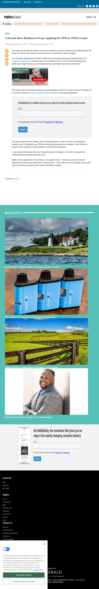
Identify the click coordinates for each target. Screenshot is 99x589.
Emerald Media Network (11, 2)
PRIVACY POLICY (57, 582)
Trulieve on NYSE (52, 24)
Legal (4, 520)
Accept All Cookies (24, 575)
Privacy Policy (38, 570)
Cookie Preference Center (24, 581)
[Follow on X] (94, 6)
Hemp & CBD (7, 514)
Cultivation (6, 511)
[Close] (44, 544)
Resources (6, 485)
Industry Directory (8, 539)
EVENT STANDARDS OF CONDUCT (64, 580)
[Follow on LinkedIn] (90, 6)
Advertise (27, 2)
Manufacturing (7, 508)
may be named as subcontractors (44, 93)
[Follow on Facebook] (87, 6)
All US (4, 499)
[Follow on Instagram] (97, 6)
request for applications (22, 61)
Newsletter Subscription (10, 533)
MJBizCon (38, 2)
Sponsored (6, 488)
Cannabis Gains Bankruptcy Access (28, 24)
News (7, 33)
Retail (4, 505)
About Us (5, 527)
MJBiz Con (6, 536)
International (6, 502)
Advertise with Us (8, 530)
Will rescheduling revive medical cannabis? (79, 24)
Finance (5, 517)
